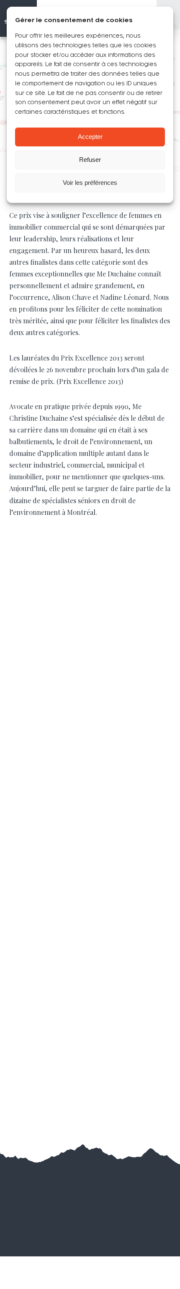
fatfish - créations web (105, 1195)
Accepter (90, 136)
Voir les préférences (90, 182)
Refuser (90, 159)
